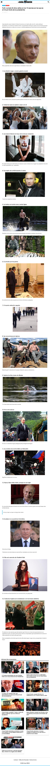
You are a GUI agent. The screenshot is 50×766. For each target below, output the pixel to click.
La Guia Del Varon (25, 1)
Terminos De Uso (33, 759)
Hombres (7, 5)
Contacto (16, 759)
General (4, 5)
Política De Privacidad (24, 759)
